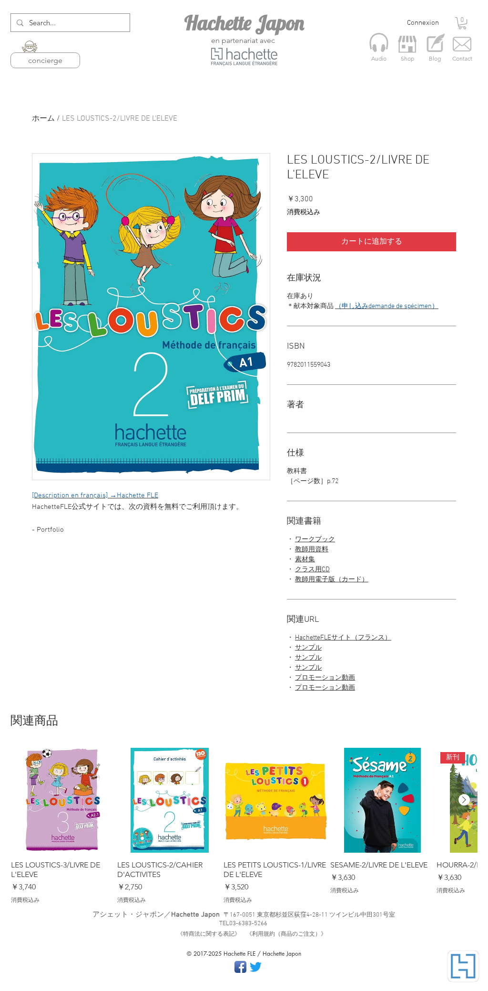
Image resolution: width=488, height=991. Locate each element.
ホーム (43, 119)
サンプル (308, 648)
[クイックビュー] (63, 800)
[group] (244, 826)
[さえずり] (256, 967)
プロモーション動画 (325, 678)
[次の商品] (464, 799)
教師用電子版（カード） (331, 580)
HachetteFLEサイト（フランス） (343, 638)
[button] (462, 23)
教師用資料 (311, 550)
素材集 (305, 560)
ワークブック (315, 540)
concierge (45, 60)
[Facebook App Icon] (240, 967)
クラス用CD (312, 570)
